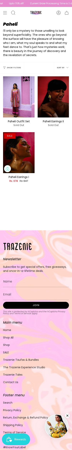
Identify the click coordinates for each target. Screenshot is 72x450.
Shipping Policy (13, 425)
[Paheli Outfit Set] (19, 96)
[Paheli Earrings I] (19, 152)
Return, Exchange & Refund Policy (25, 417)
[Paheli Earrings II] (53, 96)
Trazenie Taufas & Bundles (21, 360)
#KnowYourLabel (14, 447)
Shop (6, 345)
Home (7, 330)
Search (7, 403)
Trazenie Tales (12, 375)
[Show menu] (5, 13)
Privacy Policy (12, 410)
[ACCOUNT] (58, 13)
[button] (13, 13)
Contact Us (10, 382)
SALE (6, 352)
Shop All (8, 337)
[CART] (66, 13)
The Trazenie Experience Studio (24, 367)
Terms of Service (22, 313)
